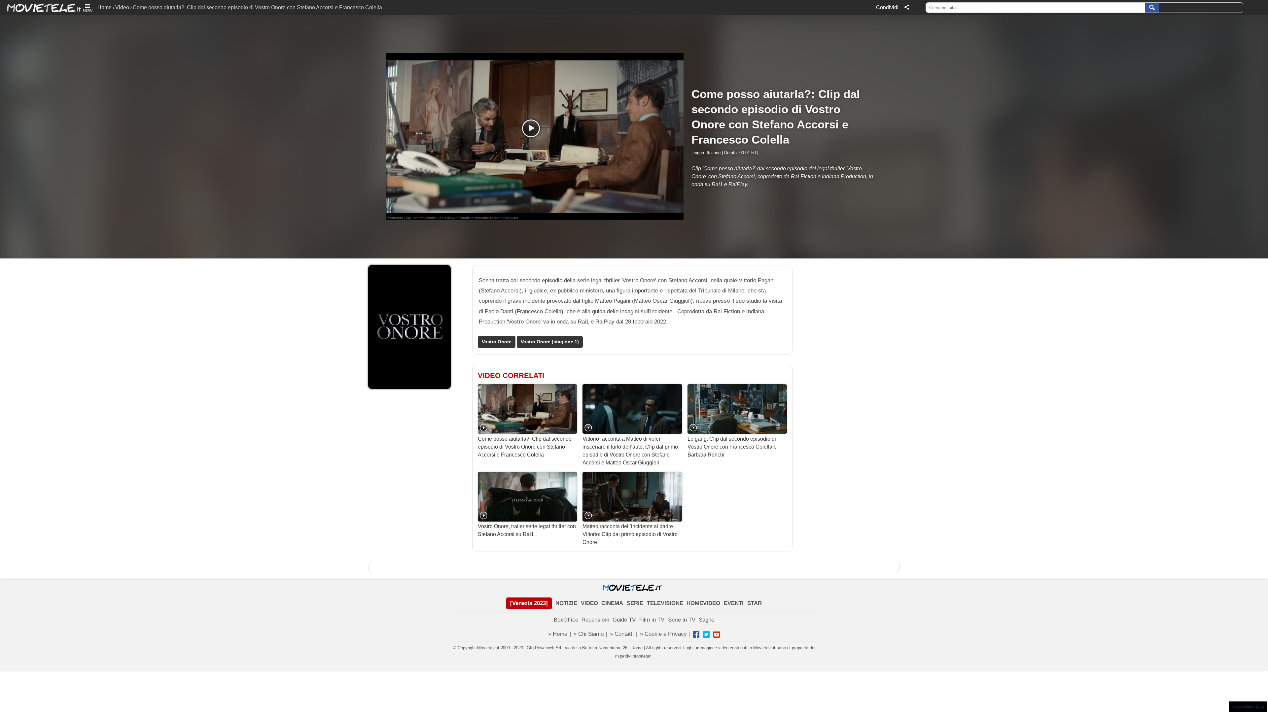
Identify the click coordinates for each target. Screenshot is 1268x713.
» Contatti (622, 634)
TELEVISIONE (665, 603)
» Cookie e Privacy (663, 634)
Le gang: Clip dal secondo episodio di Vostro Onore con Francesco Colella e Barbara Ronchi (732, 447)
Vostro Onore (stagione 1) (550, 341)
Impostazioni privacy (1247, 707)
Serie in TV (681, 620)
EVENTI (734, 603)
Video (122, 7)
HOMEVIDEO (703, 603)
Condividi (887, 7)
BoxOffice (566, 620)
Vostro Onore (496, 341)
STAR (754, 603)
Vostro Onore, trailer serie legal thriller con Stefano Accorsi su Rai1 (527, 530)
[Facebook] (696, 634)
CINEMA (612, 603)
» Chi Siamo (589, 634)
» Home (557, 634)
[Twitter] (706, 634)
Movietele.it (40, 7)
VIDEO (589, 603)
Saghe (706, 620)
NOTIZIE (566, 603)
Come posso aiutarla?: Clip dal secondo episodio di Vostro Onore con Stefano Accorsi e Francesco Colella (525, 447)
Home (104, 7)
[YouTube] (716, 634)
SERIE (635, 603)
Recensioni (595, 620)
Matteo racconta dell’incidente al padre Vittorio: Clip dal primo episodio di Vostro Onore (630, 534)
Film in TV (651, 620)
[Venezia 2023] (529, 603)
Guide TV (624, 620)
